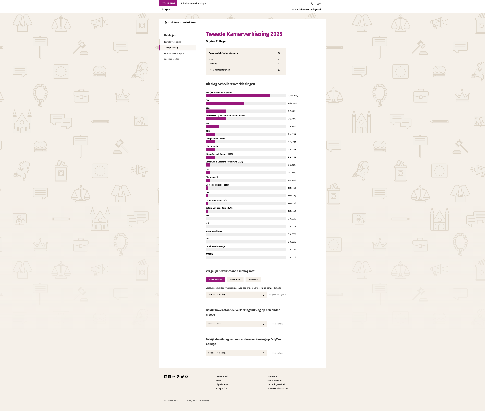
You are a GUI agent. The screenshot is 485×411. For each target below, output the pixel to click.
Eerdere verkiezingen (174, 53)
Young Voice (221, 388)
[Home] (168, 3)
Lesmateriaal (222, 376)
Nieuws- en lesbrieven (278, 388)
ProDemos (272, 376)
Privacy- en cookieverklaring (197, 401)
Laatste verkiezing (172, 42)
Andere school (235, 279)
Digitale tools (222, 384)
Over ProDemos (275, 380)
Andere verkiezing (215, 279)
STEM (218, 380)
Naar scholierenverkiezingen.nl (306, 9)
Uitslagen (165, 9)
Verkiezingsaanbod (276, 384)
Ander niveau (253, 279)
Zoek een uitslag (171, 59)
